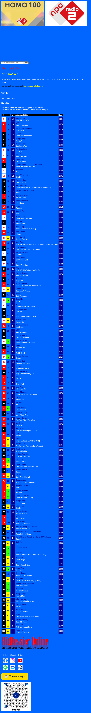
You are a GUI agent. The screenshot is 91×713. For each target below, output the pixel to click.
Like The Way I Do (23, 456)
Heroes (18, 358)
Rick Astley (20, 227)
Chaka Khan (20, 521)
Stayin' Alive (20, 281)
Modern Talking (21, 283)
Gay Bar (19, 508)
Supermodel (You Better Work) (27, 617)
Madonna (19, 170)
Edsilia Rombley (22, 620)
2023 (4, 83)
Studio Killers (21, 609)
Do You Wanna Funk (23, 529)
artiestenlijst (17, 86)
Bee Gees (19, 278)
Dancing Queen (22, 125)
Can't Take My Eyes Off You (26, 430)
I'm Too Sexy (21, 198)
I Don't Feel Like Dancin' (25, 218)
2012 (48, 80)
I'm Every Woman (23, 524)
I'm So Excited (21, 513)
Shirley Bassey (21, 185)
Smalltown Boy (21, 146)
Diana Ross (20, 258)
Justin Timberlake (22, 495)
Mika (17, 382)
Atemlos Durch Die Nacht (25, 343)
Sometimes (20, 399)
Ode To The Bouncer (24, 612)
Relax (18, 193)
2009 (34, 80)
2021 (78, 80)
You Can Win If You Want (25, 420)
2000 (4, 80)
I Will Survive (21, 162)
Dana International (23, 485)
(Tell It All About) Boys (24, 627)
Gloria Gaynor (21, 159)
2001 (9, 80)
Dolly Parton (20, 232)
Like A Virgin (20, 560)
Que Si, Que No (22, 239)
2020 (73, 80)
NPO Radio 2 (10, 74)
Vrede (18, 544)
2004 (24, 80)
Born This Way (21, 156)
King (17, 549)
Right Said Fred (21, 196)
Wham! (18, 268)
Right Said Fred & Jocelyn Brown (28, 532)
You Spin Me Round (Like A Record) (29, 446)
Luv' (17, 314)
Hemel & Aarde (21, 622)
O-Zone (18, 366)
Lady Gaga (20, 154)
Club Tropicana (21, 296)
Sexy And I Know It (23, 477)
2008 (29, 80)
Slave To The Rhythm (24, 575)
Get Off (18, 379)
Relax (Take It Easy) (23, 565)
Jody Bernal (20, 237)
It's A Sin (19, 312)
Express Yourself (22, 632)
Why (17, 213)
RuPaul (18, 614)
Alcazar (18, 304)
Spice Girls (20, 568)
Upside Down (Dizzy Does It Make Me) (31, 555)
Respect (19, 472)
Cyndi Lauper (21, 464)
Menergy (19, 606)
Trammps (19, 459)
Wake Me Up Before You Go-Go (28, 270)
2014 (53, 80)
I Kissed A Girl (21, 389)
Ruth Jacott (20, 542)
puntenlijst (6, 86)
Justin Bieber (21, 408)
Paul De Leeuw (21, 371)
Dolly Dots (20, 242)
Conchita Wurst (21, 289)
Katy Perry (20, 387)
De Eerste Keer (21, 586)
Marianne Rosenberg (24, 128)
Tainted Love (20, 224)
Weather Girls (21, 180)
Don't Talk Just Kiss (23, 534)
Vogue (18, 172)
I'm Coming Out (22, 260)
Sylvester (19, 578)
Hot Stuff (19, 493)
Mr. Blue (19, 301)
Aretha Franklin (21, 470)
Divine (18, 263)
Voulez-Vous (20, 348)
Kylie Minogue (21, 247)
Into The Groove (22, 591)
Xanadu (18, 539)
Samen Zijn (20, 322)
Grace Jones (21, 573)
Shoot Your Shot (22, 265)
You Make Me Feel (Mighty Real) (28, 580)
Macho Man (20, 596)
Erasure (19, 397)
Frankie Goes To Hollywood (26, 190)
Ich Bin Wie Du (21, 131)
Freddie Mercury (22, 335)
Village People (21, 139)
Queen (18, 133)
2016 (63, 80)
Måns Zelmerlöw (22, 356)
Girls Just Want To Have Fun (27, 467)
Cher (17, 433)
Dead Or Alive (21, 444)
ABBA (18, 123)
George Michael (22, 252)
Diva (17, 487)
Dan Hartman (21, 449)
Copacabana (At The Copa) (26, 394)
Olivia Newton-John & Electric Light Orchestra (33, 537)
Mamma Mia (20, 518)
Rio (17, 405)
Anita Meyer (20, 118)
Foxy (17, 377)
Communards (21, 480)
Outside (19, 255)
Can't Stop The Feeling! (25, 498)
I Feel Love (20, 203)
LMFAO (19, 475)
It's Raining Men (22, 182)
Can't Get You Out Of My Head (28, 249)
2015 (58, 80)
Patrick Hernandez (23, 273)
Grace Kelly (20, 384)
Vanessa (19, 552)
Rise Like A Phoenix (23, 291)
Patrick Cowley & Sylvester (26, 527)
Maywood (19, 402)
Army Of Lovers (22, 175)
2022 (83, 80)
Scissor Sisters (21, 216)
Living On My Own (23, 337)
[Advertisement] (45, 43)
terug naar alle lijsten (33, 86)
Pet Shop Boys (21, 149)
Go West (19, 151)
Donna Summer (22, 201)
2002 (14, 80)
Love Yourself (21, 410)
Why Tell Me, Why (23, 120)
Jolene (18, 234)
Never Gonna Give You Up (26, 229)
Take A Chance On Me (24, 332)
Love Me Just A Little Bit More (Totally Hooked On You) (37, 244)
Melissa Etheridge (22, 454)
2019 (68, 80)
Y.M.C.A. (19, 141)
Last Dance (20, 327)
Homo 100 (10, 68)
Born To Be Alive (22, 275)
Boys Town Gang (22, 428)
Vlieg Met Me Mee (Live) (25, 374)
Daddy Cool (20, 353)
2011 (43, 80)
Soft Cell (19, 221)
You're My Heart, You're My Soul (28, 286)
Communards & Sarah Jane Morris (29, 164)
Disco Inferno (21, 462)
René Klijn (19, 299)
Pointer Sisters (21, 511)
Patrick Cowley (21, 604)
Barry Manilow (21, 392)
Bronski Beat (20, 144)
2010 (39, 80)
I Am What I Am (22, 415)
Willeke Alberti (21, 320)
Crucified (19, 177)
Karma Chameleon (23, 363)
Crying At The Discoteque (25, 306)
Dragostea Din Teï (22, 368)
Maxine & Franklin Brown (25, 583)
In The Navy (20, 503)
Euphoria (19, 208)
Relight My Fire (21, 451)
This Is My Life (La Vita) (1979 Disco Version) (33, 187)
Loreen (18, 206)
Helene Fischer (21, 340)
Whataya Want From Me (25, 601)
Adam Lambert (21, 599)
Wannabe (19, 570)
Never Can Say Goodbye (25, 482)
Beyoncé (19, 439)
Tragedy (19, 425)
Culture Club (20, 361)
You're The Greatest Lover (26, 317)
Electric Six (20, 506)
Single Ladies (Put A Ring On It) (28, 441)
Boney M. (19, 351)
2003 (19, 80)
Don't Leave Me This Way (25, 167)
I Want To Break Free (24, 136)
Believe (18, 436)
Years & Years (21, 547)
